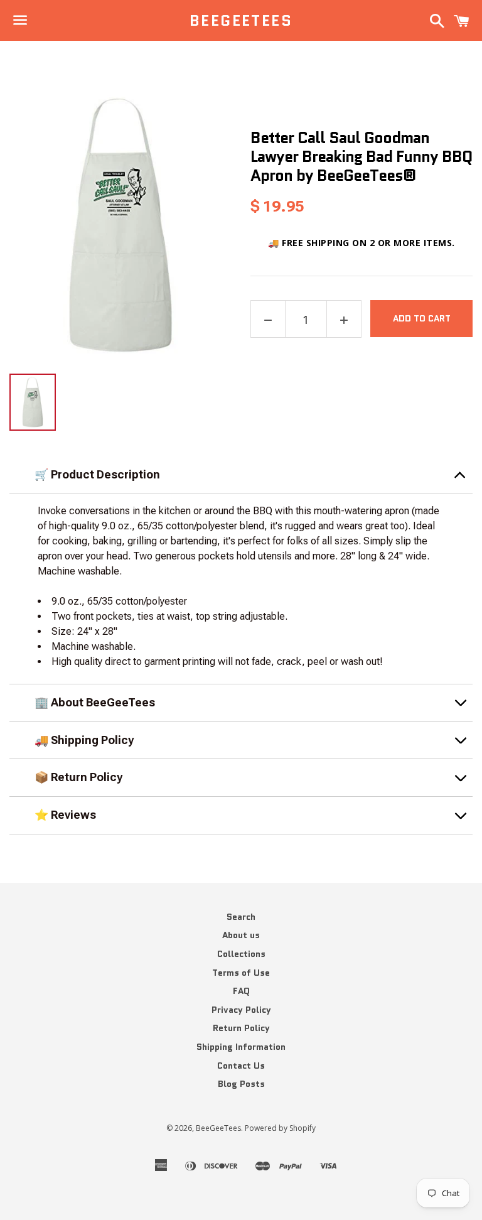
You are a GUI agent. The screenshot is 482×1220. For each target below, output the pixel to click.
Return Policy (241, 1028)
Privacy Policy (241, 1009)
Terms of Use (241, 972)
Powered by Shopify (280, 1128)
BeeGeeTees (241, 20)
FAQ (241, 991)
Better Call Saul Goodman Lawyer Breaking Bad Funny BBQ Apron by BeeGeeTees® (361, 156)
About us (241, 935)
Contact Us (241, 1065)
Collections (241, 953)
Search (241, 916)
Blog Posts (241, 1083)
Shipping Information (241, 1046)
